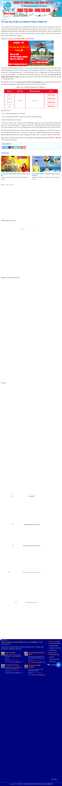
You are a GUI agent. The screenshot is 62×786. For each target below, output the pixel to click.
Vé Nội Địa (3, 19)
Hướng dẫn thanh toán (55, 648)
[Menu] (59, 8)
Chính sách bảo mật (54, 655)
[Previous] (3, 166)
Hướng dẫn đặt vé (54, 646)
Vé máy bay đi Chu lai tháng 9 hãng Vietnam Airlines (46, 174)
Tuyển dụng (52, 661)
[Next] (58, 166)
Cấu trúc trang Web (54, 659)
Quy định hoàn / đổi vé (55, 643)
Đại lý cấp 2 (54, 779)
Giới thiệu (51, 657)
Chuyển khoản (52, 650)
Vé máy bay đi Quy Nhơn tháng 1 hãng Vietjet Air (15, 174)
